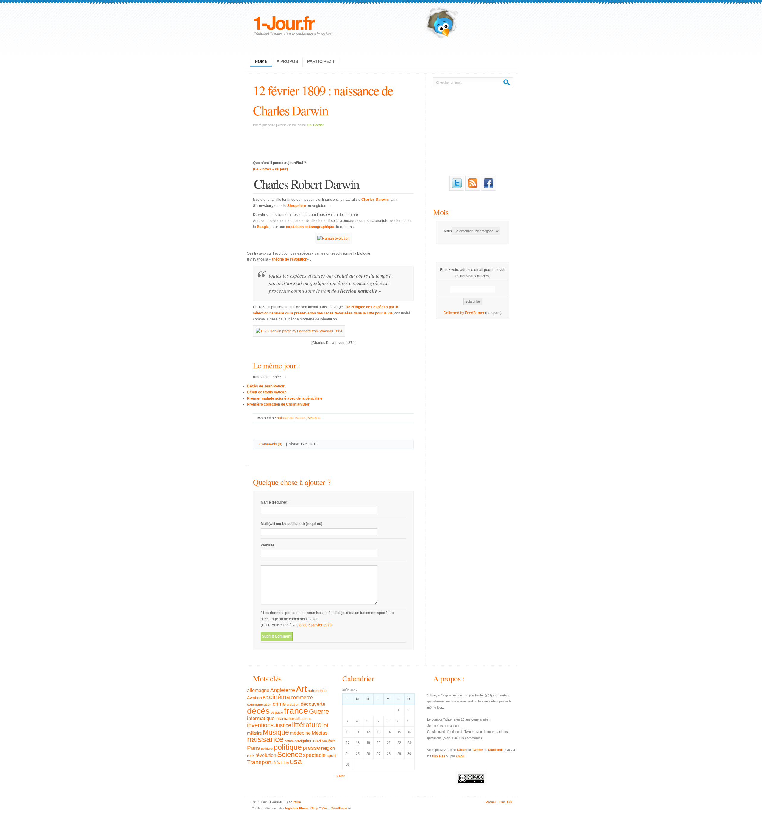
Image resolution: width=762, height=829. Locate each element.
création (293, 704)
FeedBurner (474, 313)
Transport (259, 762)
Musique (276, 732)
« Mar (340, 776)
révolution (265, 755)
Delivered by (454, 313)
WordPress (339, 808)
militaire (254, 732)
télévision (280, 763)
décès (258, 711)
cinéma (279, 697)
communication (259, 704)
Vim (324, 808)
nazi (317, 740)
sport (331, 755)
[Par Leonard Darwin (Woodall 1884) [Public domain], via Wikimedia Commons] (299, 331)
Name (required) (274, 502)
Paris (253, 748)
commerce (302, 697)
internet (305, 719)
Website (267, 545)
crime (279, 704)
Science (314, 418)
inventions (260, 725)
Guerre (319, 711)
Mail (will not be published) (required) (291, 524)
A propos (287, 61)
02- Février (315, 125)
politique (288, 747)
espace (277, 712)
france (296, 711)
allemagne (258, 690)
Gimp (314, 808)
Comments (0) (270, 444)
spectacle (314, 755)
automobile (317, 691)
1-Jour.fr (283, 22)
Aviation (254, 697)
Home (261, 61)
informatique (260, 718)
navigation (303, 741)
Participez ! (320, 61)
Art (301, 689)
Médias (320, 733)
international (287, 718)
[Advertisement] (333, 140)
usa (296, 762)
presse (311, 748)
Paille (297, 802)
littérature (306, 725)
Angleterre (282, 690)
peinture (267, 748)
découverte (313, 704)
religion (328, 748)
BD (265, 698)
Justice (282, 725)
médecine (300, 732)
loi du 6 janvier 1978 (315, 625)
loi (325, 725)
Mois (440, 212)
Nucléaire (328, 741)
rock (250, 755)
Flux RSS (505, 802)
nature (300, 418)
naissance (285, 418)
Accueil (491, 802)
